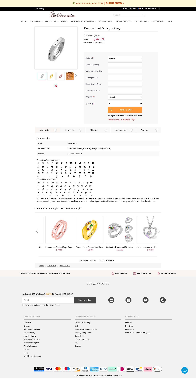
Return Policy (80, 336)
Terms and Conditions (32, 329)
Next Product (106, 260)
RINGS (64, 21)
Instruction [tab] (69, 130)
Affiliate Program (30, 346)
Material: (90, 58)
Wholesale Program (32, 339)
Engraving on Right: (94, 84)
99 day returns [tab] (121, 130)
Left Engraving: (92, 77)
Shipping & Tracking (82, 322)
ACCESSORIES (106, 21)
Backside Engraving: (94, 71)
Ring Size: (90, 97)
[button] (37, 231)
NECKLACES (51, 21)
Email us (128, 322)
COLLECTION (141, 21)
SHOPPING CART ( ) (152, 8)
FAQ (76, 326)
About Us (27, 322)
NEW (169, 21)
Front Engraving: (93, 65)
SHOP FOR (35, 21)
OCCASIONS (158, 21)
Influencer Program (31, 342)
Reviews (26, 349)
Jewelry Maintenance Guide (86, 329)
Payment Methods (82, 339)
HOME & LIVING (123, 21)
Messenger (129, 329)
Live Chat (129, 326)
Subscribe (84, 300)
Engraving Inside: (93, 90)
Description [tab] (45, 130)
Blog (26, 353)
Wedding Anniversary (32, 356)
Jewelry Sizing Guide (83, 332)
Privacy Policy (54, 305)
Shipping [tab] (93, 130)
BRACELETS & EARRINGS (83, 21)
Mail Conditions (30, 336)
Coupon (78, 346)
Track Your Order (130, 8)
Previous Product (88, 260)
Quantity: (90, 103)
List (76, 342)
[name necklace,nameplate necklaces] (62, 14)
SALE (24, 21)
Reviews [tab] (144, 130)
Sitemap (27, 326)
